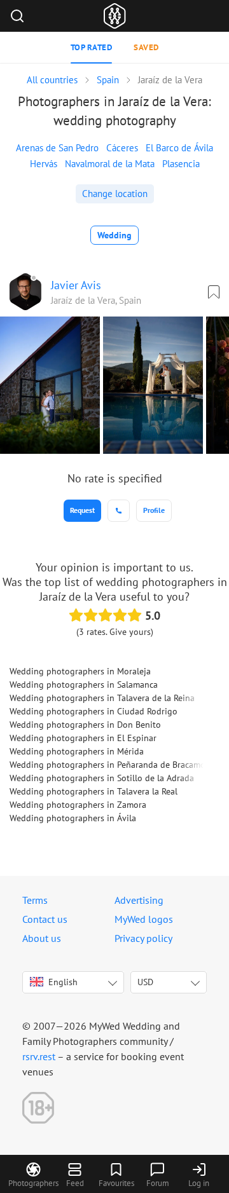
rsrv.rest (38, 1056)
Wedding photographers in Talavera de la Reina (102, 698)
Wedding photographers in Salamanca (84, 684)
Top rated (92, 47)
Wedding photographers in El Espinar (83, 738)
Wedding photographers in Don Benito (85, 724)
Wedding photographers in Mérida (77, 751)
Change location (115, 193)
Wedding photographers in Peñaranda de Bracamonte (114, 764)
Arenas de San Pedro (57, 148)
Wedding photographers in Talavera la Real (93, 791)
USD (145, 982)
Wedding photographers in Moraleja (80, 671)
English (63, 982)
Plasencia (181, 164)
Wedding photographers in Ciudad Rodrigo (93, 711)
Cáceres (122, 148)
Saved (146, 47)
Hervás (43, 164)
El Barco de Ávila (179, 148)
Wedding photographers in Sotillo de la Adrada (102, 778)
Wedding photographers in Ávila (73, 818)
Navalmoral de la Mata (110, 164)
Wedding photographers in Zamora (78, 804)
